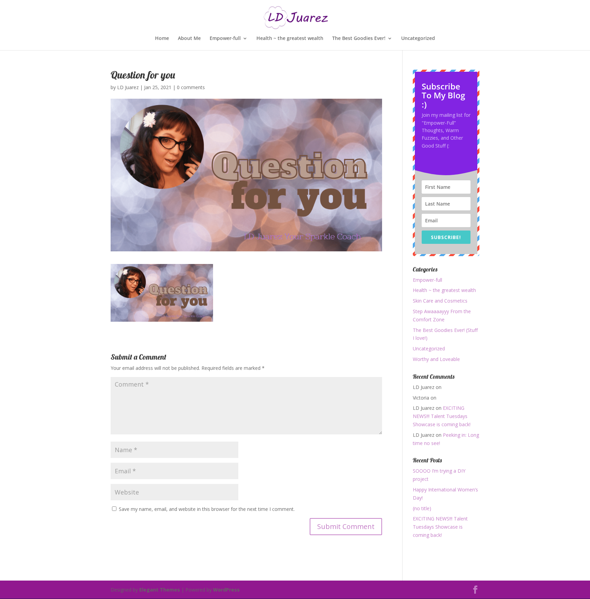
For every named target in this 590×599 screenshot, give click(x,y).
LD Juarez (128, 87)
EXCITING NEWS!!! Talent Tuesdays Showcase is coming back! (441, 416)
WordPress (226, 589)
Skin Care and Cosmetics (440, 300)
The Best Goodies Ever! (358, 38)
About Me (189, 38)
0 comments (191, 87)
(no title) (422, 508)
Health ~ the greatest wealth (289, 38)
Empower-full (225, 38)
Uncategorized (418, 38)
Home (162, 38)
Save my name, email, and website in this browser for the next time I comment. (207, 509)
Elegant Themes (159, 589)
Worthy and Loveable (436, 359)
